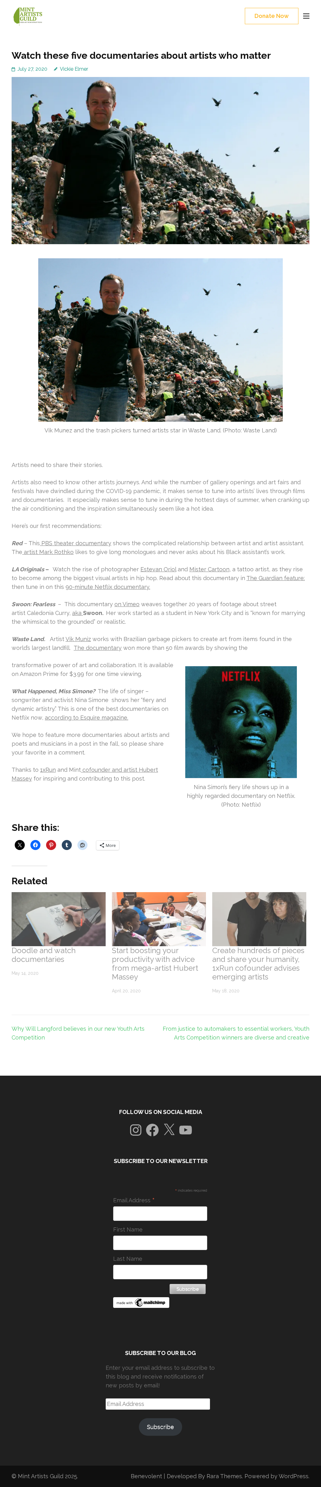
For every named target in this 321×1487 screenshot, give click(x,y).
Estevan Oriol (158, 569)
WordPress (293, 1476)
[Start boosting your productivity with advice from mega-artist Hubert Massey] (159, 919)
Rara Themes (224, 1476)
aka (77, 613)
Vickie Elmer (74, 69)
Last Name (127, 1258)
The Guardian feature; (275, 578)
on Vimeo (126, 604)
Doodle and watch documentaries (44, 955)
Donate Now (272, 16)
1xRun (48, 769)
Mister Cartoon (209, 569)
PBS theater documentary (75, 543)
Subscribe (160, 1427)
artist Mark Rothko (48, 552)
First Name (128, 1229)
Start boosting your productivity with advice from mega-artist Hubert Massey (155, 963)
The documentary (98, 648)
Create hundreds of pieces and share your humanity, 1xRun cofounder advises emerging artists (258, 963)
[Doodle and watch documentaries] (59, 919)
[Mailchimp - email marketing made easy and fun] (141, 1306)
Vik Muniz (78, 639)
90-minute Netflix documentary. (108, 587)
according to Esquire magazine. (86, 717)
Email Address (134, 1200)
